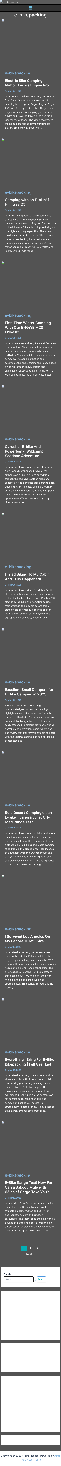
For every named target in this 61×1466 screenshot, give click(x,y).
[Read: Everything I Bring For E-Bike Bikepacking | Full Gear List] (30, 1019)
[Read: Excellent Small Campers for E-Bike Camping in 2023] (30, 649)
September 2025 (13, 1365)
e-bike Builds (11, 1387)
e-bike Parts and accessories (20, 1414)
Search (7, 1274)
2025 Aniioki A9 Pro (15, 1297)
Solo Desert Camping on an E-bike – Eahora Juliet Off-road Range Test (28, 817)
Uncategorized (12, 1425)
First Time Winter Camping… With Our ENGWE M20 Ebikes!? (29, 327)
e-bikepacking (18, 73)
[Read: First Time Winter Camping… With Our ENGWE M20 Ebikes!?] (30, 282)
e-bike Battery (12, 1382)
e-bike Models (12, 1403)
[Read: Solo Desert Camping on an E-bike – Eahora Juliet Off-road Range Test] (30, 772)
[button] (30, 8)
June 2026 (10, 1355)
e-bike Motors (12, 1409)
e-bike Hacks (11, 1398)
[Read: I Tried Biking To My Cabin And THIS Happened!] (30, 534)
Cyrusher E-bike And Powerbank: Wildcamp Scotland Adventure (24, 451)
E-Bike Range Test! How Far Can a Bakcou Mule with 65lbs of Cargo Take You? (28, 1187)
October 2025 (12, 1360)
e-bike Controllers (14, 1393)
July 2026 (9, 1349)
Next (30, 1254)
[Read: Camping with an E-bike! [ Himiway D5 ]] (30, 159)
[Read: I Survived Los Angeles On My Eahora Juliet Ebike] (30, 896)
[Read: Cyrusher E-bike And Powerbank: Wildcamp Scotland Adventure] (30, 406)
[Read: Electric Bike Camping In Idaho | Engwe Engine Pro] (30, 40)
